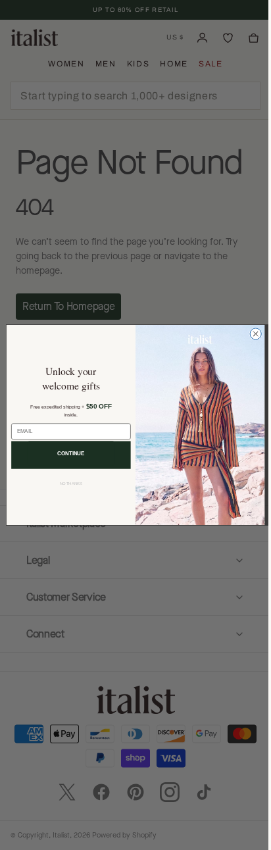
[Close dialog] (251, 333)
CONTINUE (66, 453)
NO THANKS (66, 484)
